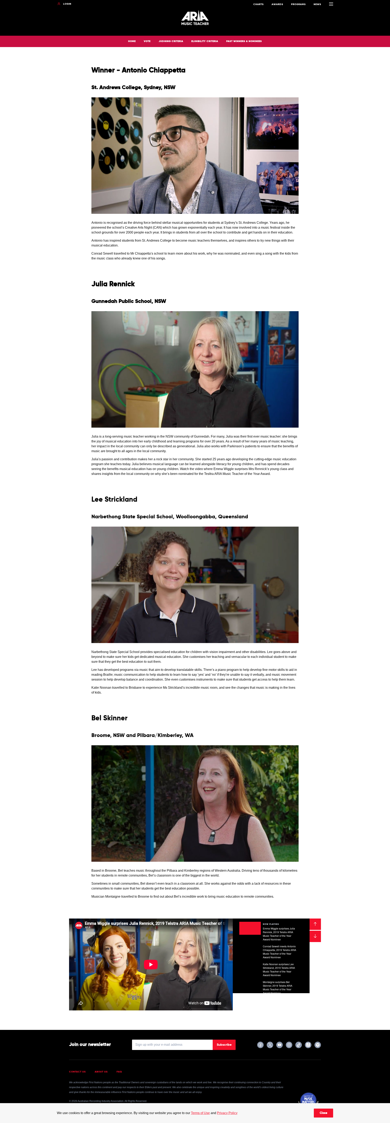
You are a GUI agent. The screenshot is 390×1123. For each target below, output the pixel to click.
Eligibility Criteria (204, 41)
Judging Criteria (171, 41)
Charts (258, 4)
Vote (147, 41)
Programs (298, 4)
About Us (101, 1072)
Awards (277, 4)
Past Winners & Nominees (244, 41)
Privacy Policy (227, 1113)
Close (323, 1113)
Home (132, 41)
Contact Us (77, 1072)
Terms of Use (200, 1113)
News (317, 4)
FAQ (119, 1072)
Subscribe (224, 1045)
